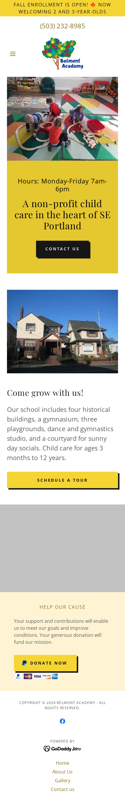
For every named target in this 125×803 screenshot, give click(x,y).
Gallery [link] (62, 780)
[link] (62, 54)
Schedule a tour (62, 480)
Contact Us (62, 249)
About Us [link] (62, 772)
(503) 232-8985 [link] (62, 25)
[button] (15, 54)
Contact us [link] (62, 789)
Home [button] (62, 763)
